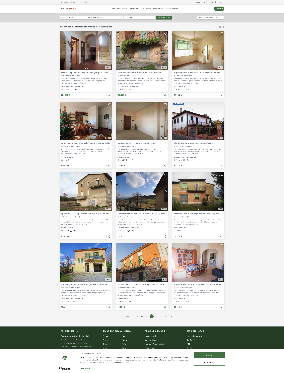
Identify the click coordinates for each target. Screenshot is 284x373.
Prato (124, 344)
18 (156, 316)
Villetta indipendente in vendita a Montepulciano (139, 72)
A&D (142, 9)
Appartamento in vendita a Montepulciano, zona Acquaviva (201, 72)
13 (132, 316)
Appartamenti (150, 336)
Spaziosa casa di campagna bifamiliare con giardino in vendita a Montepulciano (210, 214)
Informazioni (158, 9)
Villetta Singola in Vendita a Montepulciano (193, 143)
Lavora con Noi (172, 9)
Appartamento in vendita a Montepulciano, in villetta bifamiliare (146, 284)
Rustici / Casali (151, 340)
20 (166, 316)
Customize (208, 362)
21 (171, 316)
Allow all (209, 355)
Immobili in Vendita (119, 9)
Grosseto (106, 344)
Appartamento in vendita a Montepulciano (136, 143)
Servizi (148, 9)
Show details (85, 369)
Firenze (105, 340)
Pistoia (124, 340)
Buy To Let (134, 9)
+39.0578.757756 (69, 2)
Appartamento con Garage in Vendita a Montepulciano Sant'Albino (91, 143)
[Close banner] (230, 352)
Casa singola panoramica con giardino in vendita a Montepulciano (91, 284)
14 (137, 316)
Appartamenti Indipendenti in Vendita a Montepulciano (142, 214)
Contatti (219, 9)
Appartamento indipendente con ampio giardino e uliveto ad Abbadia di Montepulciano (101, 214)
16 (147, 316)
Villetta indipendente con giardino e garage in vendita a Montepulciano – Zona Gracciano (101, 72)
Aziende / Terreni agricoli (155, 344)
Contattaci (84, 2)
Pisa (123, 336)
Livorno (105, 348)
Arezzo (105, 336)
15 (142, 316)
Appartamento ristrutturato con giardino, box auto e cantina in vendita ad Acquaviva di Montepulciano (220, 284)
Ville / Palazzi (150, 348)
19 (161, 316)
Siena (124, 348)
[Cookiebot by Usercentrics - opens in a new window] (65, 368)
